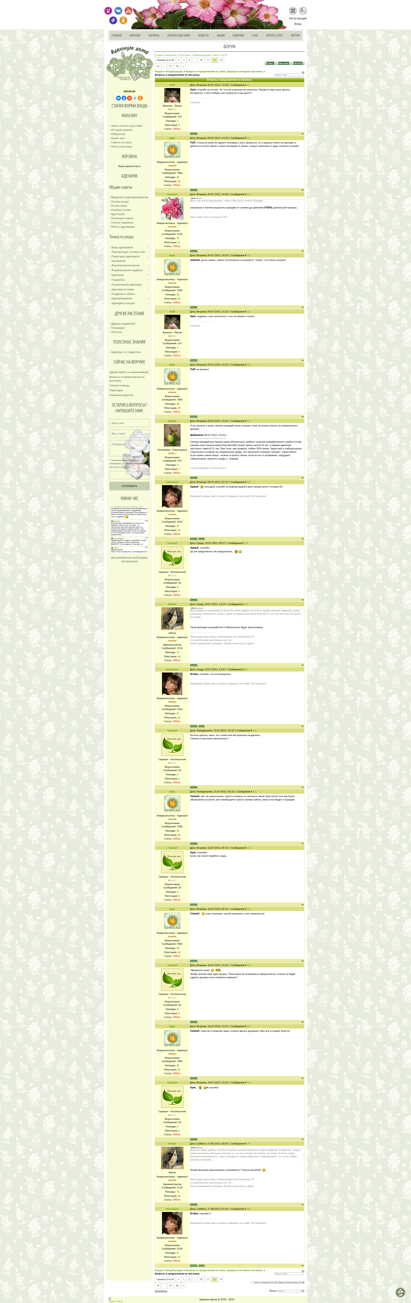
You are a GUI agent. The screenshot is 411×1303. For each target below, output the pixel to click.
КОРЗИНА (129, 157)
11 (208, 59)
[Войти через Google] (134, 98)
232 (255, 730)
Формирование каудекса (127, 270)
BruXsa (172, 604)
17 (170, 66)
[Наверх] (402, 1294)
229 (246, 543)
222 (249, 137)
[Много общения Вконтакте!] (118, 11)
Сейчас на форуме (129, 362)
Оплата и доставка (178, 36)
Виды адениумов (122, 247)
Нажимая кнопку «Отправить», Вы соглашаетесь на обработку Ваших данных (129, 463)
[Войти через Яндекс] (129, 98)
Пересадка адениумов (125, 256)
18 (177, 66)
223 (249, 194)
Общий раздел (174, 71)
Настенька (172, 481)
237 (249, 1026)
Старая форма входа (129, 106)
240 (248, 1208)
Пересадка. (116, 390)
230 (246, 604)
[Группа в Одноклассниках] (123, 20)
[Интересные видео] (128, 11)
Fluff (172, 84)
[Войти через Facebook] (124, 98)
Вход (297, 24)
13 (221, 59)
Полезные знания (129, 342)
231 (246, 669)
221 (249, 84)
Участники (184, 55)
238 (249, 1082)
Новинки (238, 36)
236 (249, 965)
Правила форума (201, 55)
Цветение (118, 275)
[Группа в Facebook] (113, 20)
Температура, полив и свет (128, 252)
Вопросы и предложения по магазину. (177, 74)
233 (255, 791)
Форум (295, 36)
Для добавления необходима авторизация (129, 559)
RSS (223, 55)
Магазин (135, 36)
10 (201, 59)
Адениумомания (122, 298)
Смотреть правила (119, 466)
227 (249, 420)
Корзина (154, 36)
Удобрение (119, 261)
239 (248, 1143)
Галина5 (172, 543)
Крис (172, 137)
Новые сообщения (166, 55)
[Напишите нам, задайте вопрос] (303, 11)
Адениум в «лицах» (123, 303)
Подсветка (118, 280)
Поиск (216, 55)
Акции (221, 36)
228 (249, 481)
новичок (172, 194)
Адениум (129, 176)
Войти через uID (129, 91)
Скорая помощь (119, 385)
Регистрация (298, 18)
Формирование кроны (126, 265)
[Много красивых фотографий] (108, 11)
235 (249, 908)
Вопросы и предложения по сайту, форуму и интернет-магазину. (224, 71)
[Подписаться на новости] (293, 11)
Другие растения (129, 314)
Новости (203, 36)
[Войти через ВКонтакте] (118, 98)
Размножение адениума (127, 284)
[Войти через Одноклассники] (140, 98)
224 (249, 255)
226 (249, 364)
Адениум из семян (123, 289)
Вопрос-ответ (274, 36)
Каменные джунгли (121, 395)
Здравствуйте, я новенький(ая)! (129, 372)
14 (158, 66)
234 (249, 847)
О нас (255, 36)
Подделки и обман (123, 294)
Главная (117, 36)
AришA (172, 420)
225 (249, 311)
